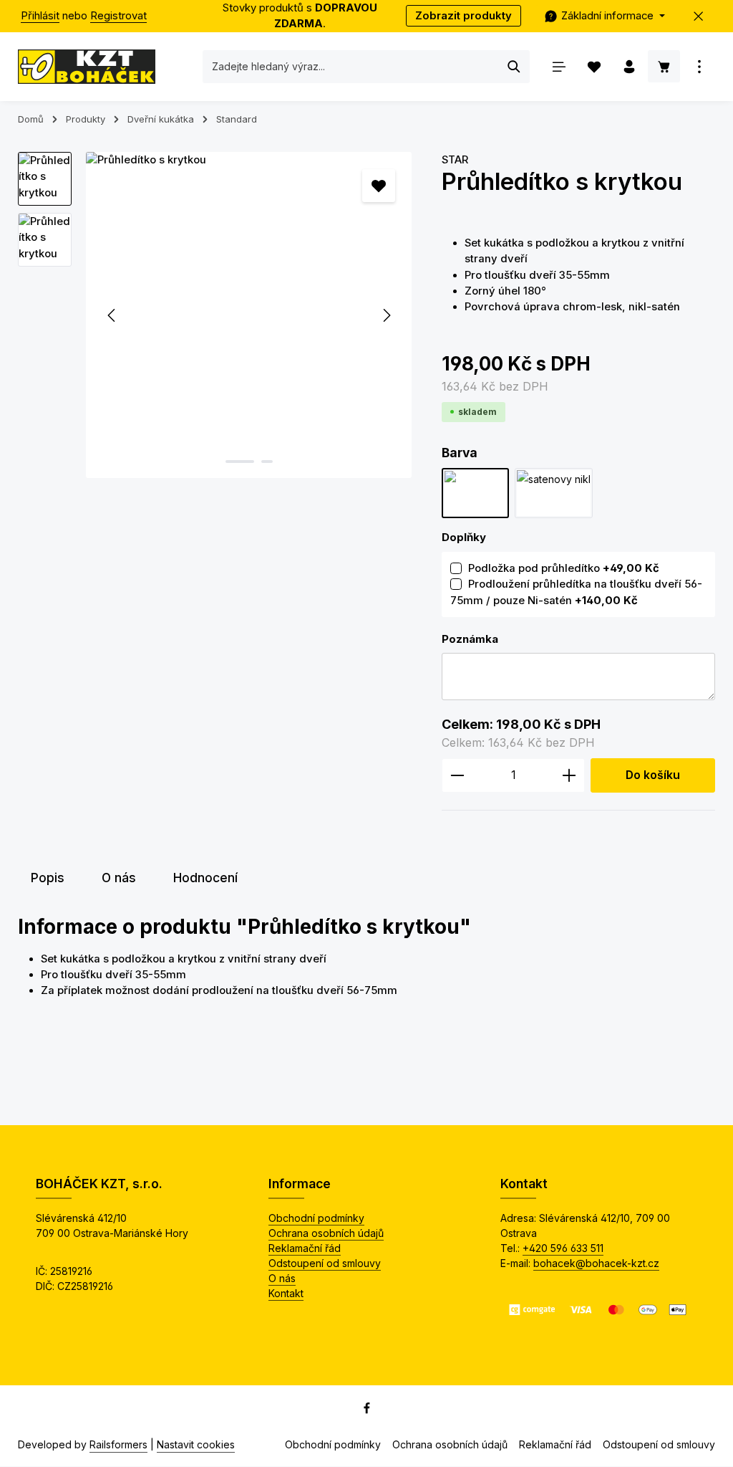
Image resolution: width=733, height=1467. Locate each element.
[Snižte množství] (457, 775)
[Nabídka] (559, 66)
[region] (215, 315)
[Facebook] (367, 1410)
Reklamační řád (304, 1248)
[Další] (386, 315)
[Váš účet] (629, 66)
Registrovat (118, 15)
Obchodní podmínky (316, 1218)
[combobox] (351, 66)
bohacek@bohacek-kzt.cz (596, 1263)
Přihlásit (40, 15)
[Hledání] (514, 66)
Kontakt (286, 1293)
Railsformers (118, 1444)
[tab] (47, 878)
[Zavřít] (699, 16)
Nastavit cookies (196, 1444)
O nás (282, 1278)
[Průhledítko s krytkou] (249, 315)
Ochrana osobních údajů (326, 1233)
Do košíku (653, 775)
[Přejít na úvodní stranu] (86, 66)
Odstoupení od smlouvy (324, 1263)
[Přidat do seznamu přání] (378, 185)
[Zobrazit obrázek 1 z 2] (239, 461)
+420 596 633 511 (563, 1248)
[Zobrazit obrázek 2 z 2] (267, 461)
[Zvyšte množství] (569, 775)
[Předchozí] (112, 315)
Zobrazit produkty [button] (463, 15)
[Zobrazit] (699, 66)
